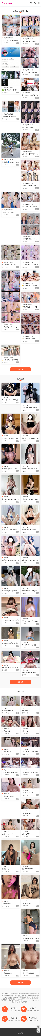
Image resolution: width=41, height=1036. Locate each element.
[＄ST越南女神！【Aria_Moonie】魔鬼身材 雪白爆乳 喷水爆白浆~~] (10, 297)
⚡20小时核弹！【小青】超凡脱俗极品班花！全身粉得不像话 (30, 307)
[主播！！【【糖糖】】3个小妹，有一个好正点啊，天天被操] (10, 200)
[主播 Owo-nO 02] (10, 701)
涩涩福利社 (7, 3)
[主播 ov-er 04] (10, 721)
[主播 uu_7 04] (30, 824)
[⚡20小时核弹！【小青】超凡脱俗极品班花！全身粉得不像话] (30, 297)
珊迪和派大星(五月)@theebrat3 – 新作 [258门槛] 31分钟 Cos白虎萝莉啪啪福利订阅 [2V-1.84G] (30, 591)
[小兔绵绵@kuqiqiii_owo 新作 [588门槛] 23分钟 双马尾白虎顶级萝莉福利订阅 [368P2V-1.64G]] (10, 576)
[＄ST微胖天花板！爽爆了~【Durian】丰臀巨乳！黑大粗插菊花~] (10, 252)
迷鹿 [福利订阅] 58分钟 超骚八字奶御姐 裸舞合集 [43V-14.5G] (10, 643)
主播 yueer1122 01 (8, 796)
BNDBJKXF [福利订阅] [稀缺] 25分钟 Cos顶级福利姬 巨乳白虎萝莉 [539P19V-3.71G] (30, 408)
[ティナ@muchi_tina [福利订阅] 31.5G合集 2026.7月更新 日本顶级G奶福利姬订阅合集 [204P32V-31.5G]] (10, 606)
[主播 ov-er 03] (30, 721)
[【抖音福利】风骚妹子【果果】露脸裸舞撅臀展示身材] (10, 106)
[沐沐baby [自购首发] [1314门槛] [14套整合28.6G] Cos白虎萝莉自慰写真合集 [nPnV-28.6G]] (10, 424)
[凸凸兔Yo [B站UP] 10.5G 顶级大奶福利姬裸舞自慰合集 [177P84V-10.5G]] (30, 607)
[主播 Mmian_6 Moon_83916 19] (10, 763)
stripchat (6, 708)
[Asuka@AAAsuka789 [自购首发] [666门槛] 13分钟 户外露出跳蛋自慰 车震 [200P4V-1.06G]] (10, 389)
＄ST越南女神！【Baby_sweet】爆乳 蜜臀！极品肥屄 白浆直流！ (30, 265)
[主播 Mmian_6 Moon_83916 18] (30, 763)
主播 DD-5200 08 (27, 869)
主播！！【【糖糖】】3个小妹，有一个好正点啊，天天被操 (10, 212)
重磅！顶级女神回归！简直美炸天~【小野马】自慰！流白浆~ (30, 127)
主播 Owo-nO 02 (7, 710)
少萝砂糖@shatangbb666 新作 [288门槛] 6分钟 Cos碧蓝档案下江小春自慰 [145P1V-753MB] (30, 560)
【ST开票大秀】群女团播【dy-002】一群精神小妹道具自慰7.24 (10, 40)
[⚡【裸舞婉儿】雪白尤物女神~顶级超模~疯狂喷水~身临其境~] (10, 350)
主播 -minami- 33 (27, 793)
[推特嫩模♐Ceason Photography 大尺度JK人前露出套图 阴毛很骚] (10, 145)
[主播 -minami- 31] (10, 824)
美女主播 (6, 397)
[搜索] (31, 3)
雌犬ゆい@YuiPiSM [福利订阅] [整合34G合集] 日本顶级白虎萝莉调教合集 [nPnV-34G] (10, 469)
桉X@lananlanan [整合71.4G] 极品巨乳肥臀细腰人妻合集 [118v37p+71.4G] (30, 673)
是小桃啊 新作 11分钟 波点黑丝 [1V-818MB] (30, 645)
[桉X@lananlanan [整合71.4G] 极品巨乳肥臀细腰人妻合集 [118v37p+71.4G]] (30, 659)
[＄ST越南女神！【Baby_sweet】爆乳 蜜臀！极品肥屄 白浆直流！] (30, 252)
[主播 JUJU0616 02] (10, 956)
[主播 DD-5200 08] (30, 852)
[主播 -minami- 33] (30, 783)
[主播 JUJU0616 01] (30, 956)
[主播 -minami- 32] (30, 804)
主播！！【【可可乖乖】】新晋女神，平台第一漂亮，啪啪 (30, 154)
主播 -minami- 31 (7, 834)
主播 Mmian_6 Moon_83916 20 (30, 752)
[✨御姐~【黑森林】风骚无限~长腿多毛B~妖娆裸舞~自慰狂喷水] (30, 170)
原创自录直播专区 (8, 38)
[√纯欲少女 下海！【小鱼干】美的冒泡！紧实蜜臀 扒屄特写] (30, 197)
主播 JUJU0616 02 (8, 973)
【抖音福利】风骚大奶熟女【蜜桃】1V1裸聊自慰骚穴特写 (30, 95)
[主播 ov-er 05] (30, 701)
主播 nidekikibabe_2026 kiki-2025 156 (30, 938)
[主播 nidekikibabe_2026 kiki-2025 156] (30, 921)
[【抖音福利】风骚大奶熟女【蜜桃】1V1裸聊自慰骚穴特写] (30, 84)
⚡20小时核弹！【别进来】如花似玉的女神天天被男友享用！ (30, 286)
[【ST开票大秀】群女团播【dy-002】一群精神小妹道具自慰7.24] (10, 25)
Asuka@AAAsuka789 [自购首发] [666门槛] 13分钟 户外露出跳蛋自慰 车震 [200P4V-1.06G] (10, 400)
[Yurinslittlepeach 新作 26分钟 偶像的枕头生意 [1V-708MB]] (10, 657)
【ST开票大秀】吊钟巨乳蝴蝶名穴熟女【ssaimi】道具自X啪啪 (30, 72)
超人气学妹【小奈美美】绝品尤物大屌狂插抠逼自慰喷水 (30, 41)
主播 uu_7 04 (26, 834)
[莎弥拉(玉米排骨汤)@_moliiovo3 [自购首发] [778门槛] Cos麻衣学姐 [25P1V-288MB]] (30, 424)
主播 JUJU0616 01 (28, 973)
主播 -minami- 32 (27, 813)
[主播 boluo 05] (10, 887)
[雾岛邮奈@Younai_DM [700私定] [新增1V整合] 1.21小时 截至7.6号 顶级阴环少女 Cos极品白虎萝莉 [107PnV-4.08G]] (10, 485)
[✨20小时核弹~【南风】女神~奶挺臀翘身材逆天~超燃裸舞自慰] (30, 323)
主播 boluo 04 (26, 903)
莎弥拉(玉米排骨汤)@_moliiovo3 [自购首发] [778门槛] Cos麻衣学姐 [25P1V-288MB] (30, 438)
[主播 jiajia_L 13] (10, 852)
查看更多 (20, 369)
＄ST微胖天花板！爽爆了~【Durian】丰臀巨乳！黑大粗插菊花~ (10, 265)
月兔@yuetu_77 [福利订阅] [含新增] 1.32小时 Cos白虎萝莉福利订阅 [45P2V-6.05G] (30, 530)
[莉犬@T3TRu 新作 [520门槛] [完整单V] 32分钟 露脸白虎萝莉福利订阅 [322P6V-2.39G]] (30, 454)
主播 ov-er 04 (6, 731)
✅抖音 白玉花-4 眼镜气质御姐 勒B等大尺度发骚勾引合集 (10, 90)
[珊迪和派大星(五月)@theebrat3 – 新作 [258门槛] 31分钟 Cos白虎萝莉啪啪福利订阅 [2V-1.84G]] (30, 576)
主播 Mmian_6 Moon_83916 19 (10, 772)
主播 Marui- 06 (7, 751)
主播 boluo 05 (6, 904)
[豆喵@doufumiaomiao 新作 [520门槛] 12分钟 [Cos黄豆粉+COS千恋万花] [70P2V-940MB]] (10, 546)
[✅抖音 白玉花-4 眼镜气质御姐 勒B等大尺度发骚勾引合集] (10, 66)
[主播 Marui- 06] (10, 742)
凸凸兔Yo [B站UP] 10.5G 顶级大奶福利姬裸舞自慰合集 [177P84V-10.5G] (30, 621)
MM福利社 (20, 1033)
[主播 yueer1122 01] (10, 785)
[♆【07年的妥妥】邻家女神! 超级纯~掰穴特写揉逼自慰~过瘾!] (30, 223)
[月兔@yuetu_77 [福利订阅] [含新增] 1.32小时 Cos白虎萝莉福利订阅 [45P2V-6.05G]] (30, 515)
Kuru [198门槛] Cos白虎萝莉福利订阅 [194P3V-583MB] (10, 530)
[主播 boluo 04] (30, 887)
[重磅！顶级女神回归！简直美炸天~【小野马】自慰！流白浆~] (30, 112)
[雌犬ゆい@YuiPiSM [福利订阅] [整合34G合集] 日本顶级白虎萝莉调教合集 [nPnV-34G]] (10, 454)
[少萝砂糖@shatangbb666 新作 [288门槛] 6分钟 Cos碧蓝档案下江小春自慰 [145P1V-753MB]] (30, 546)
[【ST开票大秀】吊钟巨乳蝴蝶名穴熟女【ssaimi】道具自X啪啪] (30, 57)
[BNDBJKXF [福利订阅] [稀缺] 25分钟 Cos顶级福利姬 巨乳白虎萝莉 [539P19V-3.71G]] (30, 393)
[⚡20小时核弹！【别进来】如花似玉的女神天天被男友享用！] (30, 276)
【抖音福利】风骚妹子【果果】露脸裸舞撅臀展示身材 (10, 116)
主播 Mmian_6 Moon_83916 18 (30, 772)
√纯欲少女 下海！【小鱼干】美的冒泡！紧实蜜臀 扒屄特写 (30, 207)
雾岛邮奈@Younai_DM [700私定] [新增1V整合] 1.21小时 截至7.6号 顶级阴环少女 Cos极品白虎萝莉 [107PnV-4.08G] (10, 499)
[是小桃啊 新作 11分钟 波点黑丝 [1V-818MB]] (30, 634)
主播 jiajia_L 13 (6, 869)
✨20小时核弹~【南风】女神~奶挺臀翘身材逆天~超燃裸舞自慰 (30, 339)
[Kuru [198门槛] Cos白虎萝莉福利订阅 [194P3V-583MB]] (10, 515)
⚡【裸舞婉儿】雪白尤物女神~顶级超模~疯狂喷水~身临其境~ (10, 360)
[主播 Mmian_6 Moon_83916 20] (30, 742)
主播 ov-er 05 (26, 710)
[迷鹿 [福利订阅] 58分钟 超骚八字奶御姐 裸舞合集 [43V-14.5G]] (10, 633)
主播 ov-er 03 (26, 731)
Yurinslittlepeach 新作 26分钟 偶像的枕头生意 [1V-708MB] (10, 668)
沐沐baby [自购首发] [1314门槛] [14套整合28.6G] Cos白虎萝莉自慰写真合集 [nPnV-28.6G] (10, 438)
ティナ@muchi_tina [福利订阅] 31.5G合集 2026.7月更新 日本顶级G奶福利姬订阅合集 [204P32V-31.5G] (10, 620)
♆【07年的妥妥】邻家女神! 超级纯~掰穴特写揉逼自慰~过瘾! (30, 239)
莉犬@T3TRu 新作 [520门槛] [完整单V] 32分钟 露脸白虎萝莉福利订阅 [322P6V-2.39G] (30, 469)
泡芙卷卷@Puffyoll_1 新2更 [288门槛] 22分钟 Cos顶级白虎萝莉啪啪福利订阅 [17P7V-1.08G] (30, 499)
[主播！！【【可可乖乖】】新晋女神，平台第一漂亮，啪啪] (30, 141)
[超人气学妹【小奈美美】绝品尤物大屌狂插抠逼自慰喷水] (30, 26)
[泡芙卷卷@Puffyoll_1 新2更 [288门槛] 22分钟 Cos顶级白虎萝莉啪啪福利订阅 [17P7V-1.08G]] (30, 485)
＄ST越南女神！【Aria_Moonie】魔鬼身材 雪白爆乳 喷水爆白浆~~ (10, 327)
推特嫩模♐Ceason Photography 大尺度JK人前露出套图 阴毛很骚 (10, 162)
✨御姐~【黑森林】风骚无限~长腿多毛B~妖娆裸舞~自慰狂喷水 (30, 186)
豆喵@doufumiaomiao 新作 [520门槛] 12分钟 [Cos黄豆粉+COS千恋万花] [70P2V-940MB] (10, 560)
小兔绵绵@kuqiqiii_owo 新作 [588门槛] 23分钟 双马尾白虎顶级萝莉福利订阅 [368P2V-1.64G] (10, 591)
